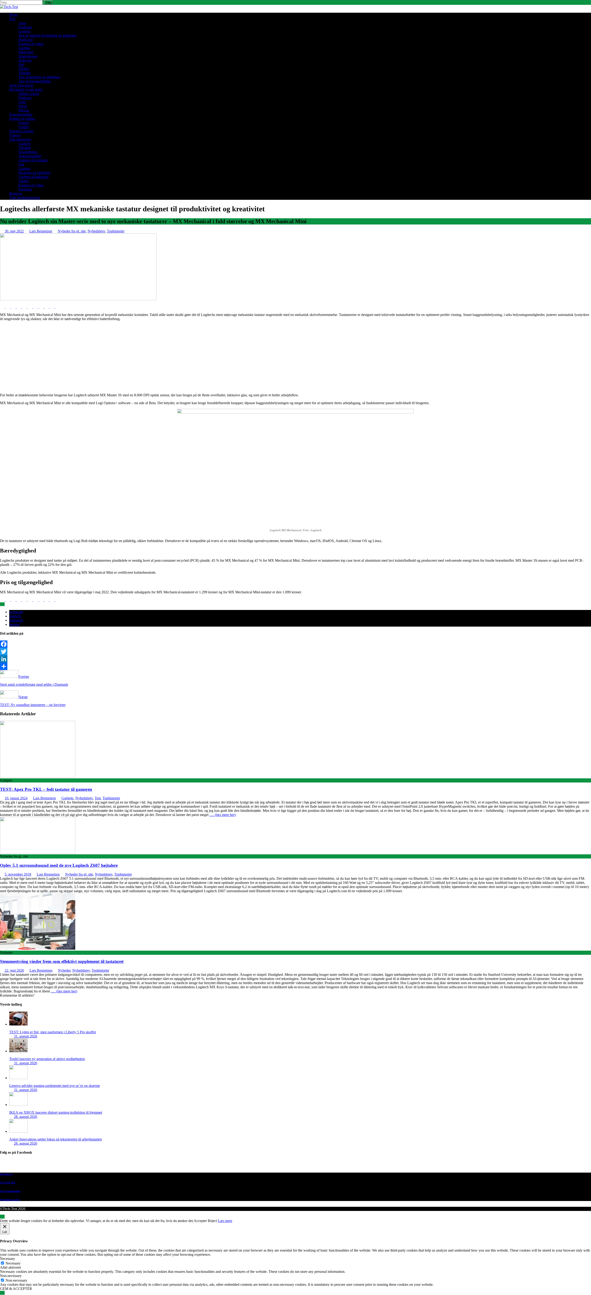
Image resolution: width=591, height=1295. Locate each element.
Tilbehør (24, 73)
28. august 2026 (25, 1117)
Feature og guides (22, 119)
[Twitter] (295, 651)
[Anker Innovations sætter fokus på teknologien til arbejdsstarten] (18, 1131)
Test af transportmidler (34, 81)
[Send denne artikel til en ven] (25, 307)
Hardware (25, 40)
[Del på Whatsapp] (36, 307)
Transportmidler (20, 114)
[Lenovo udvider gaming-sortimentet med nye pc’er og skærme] (18, 1078)
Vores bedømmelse (10, 1191)
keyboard (16, 612)
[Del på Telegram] (47, 307)
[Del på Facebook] (3, 307)
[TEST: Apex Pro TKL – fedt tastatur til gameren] (37, 776)
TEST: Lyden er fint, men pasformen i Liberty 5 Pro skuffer (52, 1032)
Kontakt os (6, 1174)
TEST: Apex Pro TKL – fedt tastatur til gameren (46, 789)
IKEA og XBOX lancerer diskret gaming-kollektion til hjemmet (55, 1112)
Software (25, 60)
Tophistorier (115, 231)
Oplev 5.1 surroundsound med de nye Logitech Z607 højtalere (59, 865)
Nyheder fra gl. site (72, 231)
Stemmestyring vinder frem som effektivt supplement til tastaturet (62, 961)
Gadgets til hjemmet (33, 160)
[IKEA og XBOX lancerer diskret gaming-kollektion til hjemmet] (18, 1105)
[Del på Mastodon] (41, 307)
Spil (21, 65)
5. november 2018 (18, 874)
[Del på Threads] (57, 307)
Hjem (13, 15)
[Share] (295, 666)
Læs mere (225, 1221)
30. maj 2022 (14, 231)
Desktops (25, 27)
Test (12, 19)
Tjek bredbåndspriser (24, 198)
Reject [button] (212, 1221)
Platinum (24, 98)
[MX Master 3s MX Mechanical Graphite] (78, 299)
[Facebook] (295, 644)
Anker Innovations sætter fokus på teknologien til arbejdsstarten (55, 1139)
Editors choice (28, 94)
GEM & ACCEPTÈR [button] (16, 1289)
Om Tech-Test (7, 1182)
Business (15, 193)
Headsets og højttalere (34, 173)
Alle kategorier (20, 139)
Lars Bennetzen (40, 231)
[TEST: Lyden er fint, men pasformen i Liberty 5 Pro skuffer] (18, 1024)
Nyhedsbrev (96, 231)
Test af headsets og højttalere (39, 77)
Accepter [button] (200, 1221)
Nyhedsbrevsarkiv (10, 1199)
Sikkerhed (25, 52)
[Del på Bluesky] (52, 307)
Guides (23, 127)
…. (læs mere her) (222, 815)
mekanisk (16, 620)
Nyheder (64, 970)
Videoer (15, 135)
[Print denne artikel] (30, 307)
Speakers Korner (21, 131)
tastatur (14, 624)
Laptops (24, 48)
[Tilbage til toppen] (2, 1217)
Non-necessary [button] (11, 1276)
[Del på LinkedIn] (14, 307)
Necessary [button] (7, 1259)
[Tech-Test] (9, 7)
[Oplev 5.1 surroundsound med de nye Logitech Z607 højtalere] (37, 852)
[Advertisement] (295, 357)
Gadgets (24, 31)
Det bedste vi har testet (25, 89)
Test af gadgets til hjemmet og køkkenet (47, 35)
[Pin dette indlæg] (19, 307)
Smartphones (27, 56)
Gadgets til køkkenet (33, 177)
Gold (22, 102)
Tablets (23, 69)
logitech (15, 616)
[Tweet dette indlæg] (8, 307)
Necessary (13, 1263)
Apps (22, 23)
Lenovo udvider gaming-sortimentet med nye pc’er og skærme (54, 1086)
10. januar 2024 (16, 798)
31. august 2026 (25, 1036)
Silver (22, 106)
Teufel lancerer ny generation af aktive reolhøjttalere (47, 1059)
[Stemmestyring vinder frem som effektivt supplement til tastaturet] (37, 948)
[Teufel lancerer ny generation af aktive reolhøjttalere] (18, 1051)
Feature (23, 123)
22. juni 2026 (14, 970)
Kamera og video (31, 44)
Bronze (23, 110)
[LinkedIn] (295, 659)
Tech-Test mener (21, 85)
